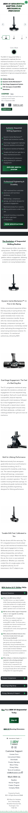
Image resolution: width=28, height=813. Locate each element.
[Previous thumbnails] (2, 37)
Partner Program (14, 783)
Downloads (14, 760)
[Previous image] (3, 24)
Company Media (14, 788)
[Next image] (25, 24)
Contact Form (14, 754)
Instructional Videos (14, 757)
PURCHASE (7, 109)
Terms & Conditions (14, 770)
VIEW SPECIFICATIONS (14, 224)
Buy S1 (14, 720)
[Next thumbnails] (26, 37)
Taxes (11, 94)
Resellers (14, 780)
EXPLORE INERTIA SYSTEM (14, 168)
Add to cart (18, 104)
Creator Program (14, 785)
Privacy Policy (14, 767)
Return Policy (14, 765)
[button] (14, 52)
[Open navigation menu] (26, 2)
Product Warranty (14, 762)
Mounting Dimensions (14, 729)
